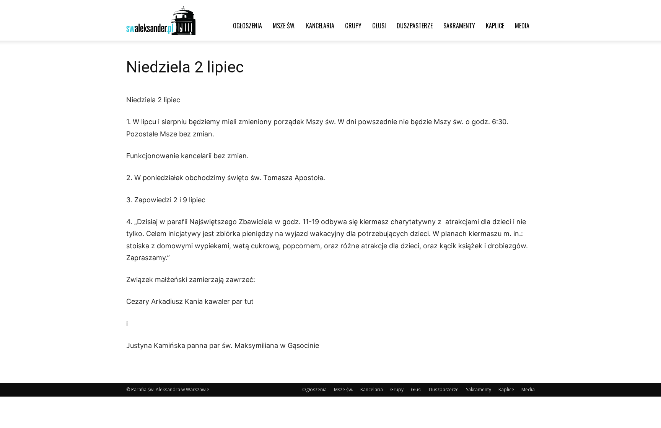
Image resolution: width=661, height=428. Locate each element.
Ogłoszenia (247, 25)
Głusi (379, 25)
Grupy (353, 25)
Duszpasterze (415, 25)
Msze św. (284, 25)
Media (522, 25)
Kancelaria (320, 25)
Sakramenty (459, 25)
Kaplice (495, 25)
